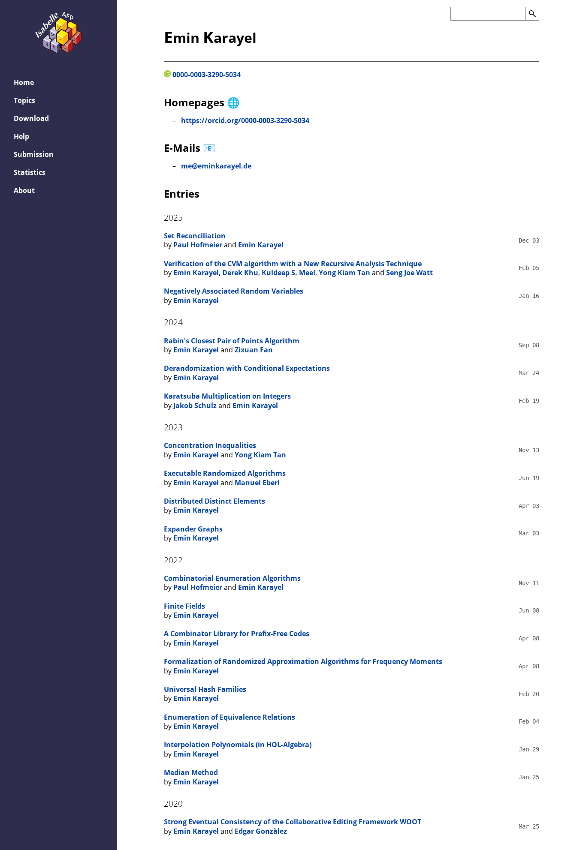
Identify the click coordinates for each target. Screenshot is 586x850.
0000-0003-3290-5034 (206, 74)
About (24, 190)
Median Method (191, 772)
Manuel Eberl (257, 482)
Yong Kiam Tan (344, 272)
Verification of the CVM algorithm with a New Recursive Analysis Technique (293, 263)
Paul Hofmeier (197, 244)
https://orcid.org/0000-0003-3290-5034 (245, 120)
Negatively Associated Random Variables (233, 291)
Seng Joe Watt (409, 272)
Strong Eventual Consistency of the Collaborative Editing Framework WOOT (292, 821)
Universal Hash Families (205, 689)
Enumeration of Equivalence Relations (229, 717)
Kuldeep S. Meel (288, 272)
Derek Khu (240, 272)
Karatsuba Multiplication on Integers (227, 396)
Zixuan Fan (254, 349)
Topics (24, 100)
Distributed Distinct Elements (214, 501)
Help (21, 136)
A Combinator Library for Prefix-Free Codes (236, 633)
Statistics (29, 172)
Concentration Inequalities (210, 445)
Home (24, 82)
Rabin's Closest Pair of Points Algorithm (231, 340)
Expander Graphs (193, 529)
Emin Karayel (261, 244)
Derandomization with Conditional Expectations (247, 368)
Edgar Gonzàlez (261, 831)
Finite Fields (184, 606)
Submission (34, 154)
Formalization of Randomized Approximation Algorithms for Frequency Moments (303, 661)
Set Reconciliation (195, 235)
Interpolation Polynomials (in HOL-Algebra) (237, 744)
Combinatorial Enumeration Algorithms (232, 578)
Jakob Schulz (195, 405)
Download (31, 118)
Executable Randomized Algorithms (225, 473)
